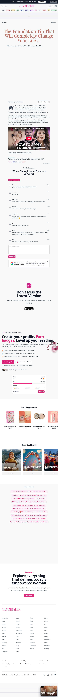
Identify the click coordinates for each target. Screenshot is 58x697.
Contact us (4, 660)
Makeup (32, 636)
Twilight (32, 648)
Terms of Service (6, 667)
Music (17, 639)
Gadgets (4, 630)
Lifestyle (4, 636)
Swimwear (47, 645)
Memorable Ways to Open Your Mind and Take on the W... (29, 522)
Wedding (46, 648)
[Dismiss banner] (47, 261)
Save (41, 102)
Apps (17, 618)
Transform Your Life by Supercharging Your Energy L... (29, 495)
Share (47, 102)
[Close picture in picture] (42, 687)
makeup (4, 22)
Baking (46, 618)
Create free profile (8, 362)
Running (8, 10)
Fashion (44, 10)
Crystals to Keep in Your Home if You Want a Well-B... (29, 518)
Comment (12, 256)
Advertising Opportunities (8, 664)
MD (22, 102)
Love (17, 636)
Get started (41, 391)
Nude (10, 161)
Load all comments (14, 180)
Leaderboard (16, 391)
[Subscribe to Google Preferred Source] (17, 263)
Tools (17, 651)
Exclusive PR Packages (25, 664)
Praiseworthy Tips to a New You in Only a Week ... (29, 505)
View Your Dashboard (24, 362)
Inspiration (19, 633)
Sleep (17, 645)
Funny (46, 627)
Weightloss (4, 651)
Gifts (31, 630)
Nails (31, 639)
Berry (20, 161)
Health (3, 633)
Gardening (18, 630)
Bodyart (18, 621)
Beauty (3, 621)
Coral (24, 161)
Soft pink (15, 161)
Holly (11, 102)
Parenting (4, 642)
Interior (32, 633)
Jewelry (22, 10)
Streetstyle (33, 645)
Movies (3, 639)
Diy (45, 624)
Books (31, 621)
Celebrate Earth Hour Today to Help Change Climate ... (29, 498)
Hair (45, 630)
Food (49, 10)
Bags (40, 10)
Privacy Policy (42, 664)
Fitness (26, 10)
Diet (18, 10)
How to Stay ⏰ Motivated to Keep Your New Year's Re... (29, 512)
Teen (36, 10)
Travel (17, 648)
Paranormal (47, 639)
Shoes (3, 10)
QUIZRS (48, 163)
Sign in (30, 365)
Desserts (13, 10)
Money (31, 10)
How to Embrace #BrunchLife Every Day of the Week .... (29, 492)
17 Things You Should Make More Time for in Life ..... (29, 502)
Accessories (54, 10)
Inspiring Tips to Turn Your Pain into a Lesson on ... (29, 508)
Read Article (14, 474)
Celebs (46, 621)
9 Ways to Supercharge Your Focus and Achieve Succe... (29, 515)
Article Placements (43, 660)
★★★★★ (53, 22)
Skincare (4, 645)
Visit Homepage (29, 595)
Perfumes (18, 642)
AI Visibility (23, 660)
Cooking (4, 624)
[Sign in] (56, 6)
